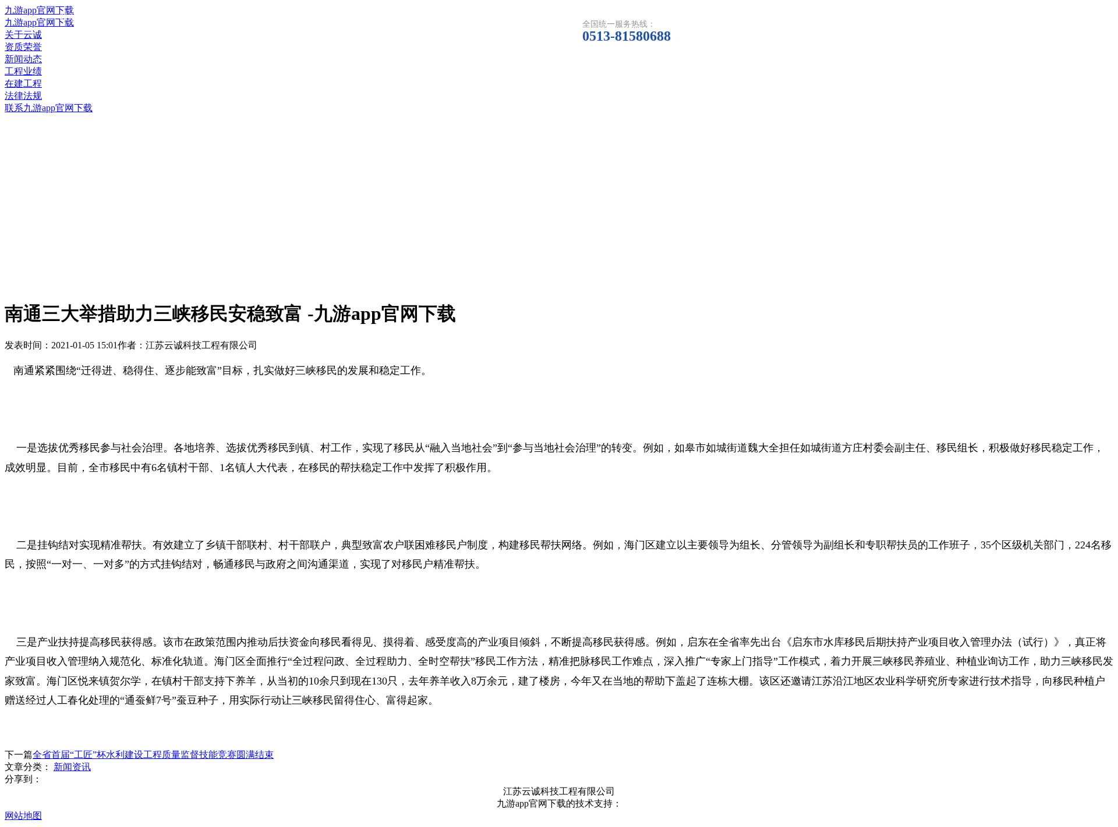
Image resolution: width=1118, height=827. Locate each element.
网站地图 (23, 816)
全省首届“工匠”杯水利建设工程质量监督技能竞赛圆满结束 (153, 755)
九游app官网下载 (39, 10)
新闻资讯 (72, 767)
